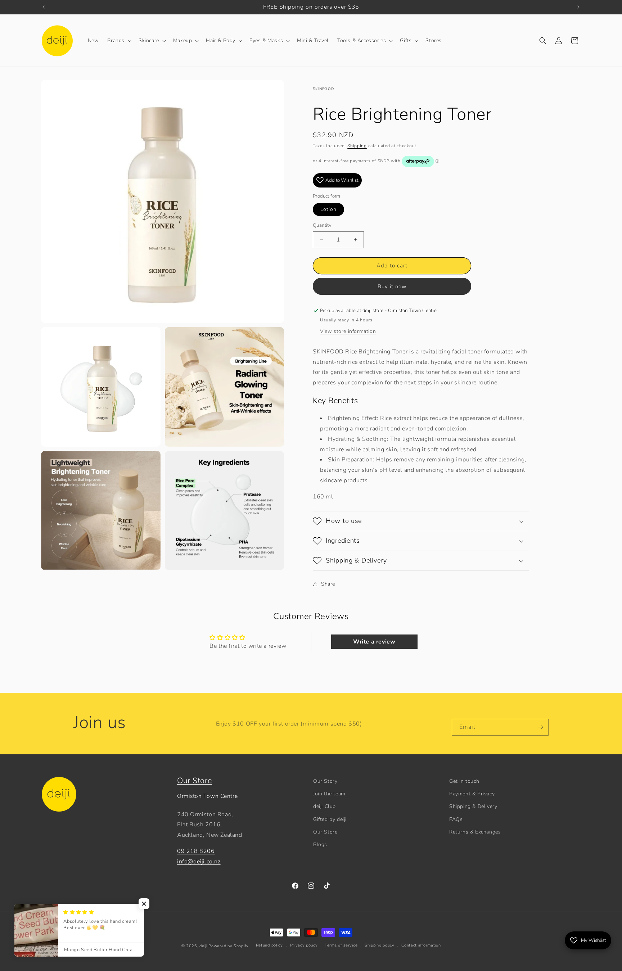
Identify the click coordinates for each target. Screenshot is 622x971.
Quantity (322, 225)
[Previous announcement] (43, 7)
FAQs (456, 819)
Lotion (328, 209)
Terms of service (341, 945)
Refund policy (269, 945)
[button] (118, 40)
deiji (203, 946)
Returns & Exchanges (475, 831)
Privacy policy (304, 945)
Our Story (325, 781)
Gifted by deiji (330, 819)
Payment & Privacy (472, 793)
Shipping (357, 146)
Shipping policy (380, 945)
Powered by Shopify (228, 946)
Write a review (374, 642)
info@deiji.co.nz (199, 862)
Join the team (329, 793)
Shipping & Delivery (473, 806)
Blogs (320, 844)
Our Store (194, 780)
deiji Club (324, 806)
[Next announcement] (578, 7)
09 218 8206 (196, 851)
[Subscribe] (540, 727)
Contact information (421, 945)
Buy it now (392, 286)
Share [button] (328, 584)
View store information (348, 331)
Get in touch (464, 781)
